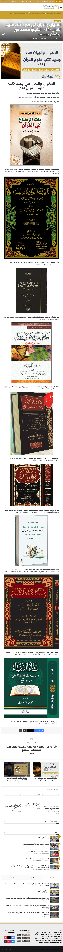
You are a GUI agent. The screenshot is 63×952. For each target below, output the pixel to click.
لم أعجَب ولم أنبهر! (43, 837)
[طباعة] (20, 730)
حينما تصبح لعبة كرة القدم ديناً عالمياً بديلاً (36, 858)
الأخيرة (52, 877)
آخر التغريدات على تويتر (52, 821)
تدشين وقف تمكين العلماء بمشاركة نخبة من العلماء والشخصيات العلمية (35, 1)
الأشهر (32, 877)
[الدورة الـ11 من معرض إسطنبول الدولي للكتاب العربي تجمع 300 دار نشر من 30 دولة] (54, 915)
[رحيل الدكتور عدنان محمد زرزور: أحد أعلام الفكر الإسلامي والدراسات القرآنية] (54, 900)
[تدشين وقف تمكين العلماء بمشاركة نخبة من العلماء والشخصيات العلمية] (19, 938)
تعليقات (11, 877)
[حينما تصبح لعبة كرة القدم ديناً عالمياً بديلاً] (54, 861)
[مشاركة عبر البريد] (24, 730)
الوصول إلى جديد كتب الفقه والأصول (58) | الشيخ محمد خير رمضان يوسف (12, 806)
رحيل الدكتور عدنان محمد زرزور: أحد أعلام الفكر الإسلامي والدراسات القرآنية (27, 898)
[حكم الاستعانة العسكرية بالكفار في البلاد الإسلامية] (31, 798)
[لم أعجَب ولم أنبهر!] (54, 839)
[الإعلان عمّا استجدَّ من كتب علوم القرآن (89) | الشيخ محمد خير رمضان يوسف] (50, 799)
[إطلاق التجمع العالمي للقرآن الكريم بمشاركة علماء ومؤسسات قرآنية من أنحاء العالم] (54, 908)
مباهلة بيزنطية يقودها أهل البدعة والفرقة (36, 844)
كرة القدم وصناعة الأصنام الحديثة (39, 851)
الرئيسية (58, 13)
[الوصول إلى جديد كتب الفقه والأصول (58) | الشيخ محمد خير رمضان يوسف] (12, 798)
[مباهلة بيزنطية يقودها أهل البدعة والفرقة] (54, 846)
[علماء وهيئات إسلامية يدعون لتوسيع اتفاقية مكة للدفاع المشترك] (28, 941)
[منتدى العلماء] (51, 6)
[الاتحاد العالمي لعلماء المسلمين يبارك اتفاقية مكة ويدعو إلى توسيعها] (24, 941)
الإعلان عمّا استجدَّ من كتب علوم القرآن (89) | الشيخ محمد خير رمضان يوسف (51, 808)
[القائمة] (61, 7)
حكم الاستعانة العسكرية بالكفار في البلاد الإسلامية (32, 804)
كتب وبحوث (53, 13)
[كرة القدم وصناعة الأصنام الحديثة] (54, 854)
